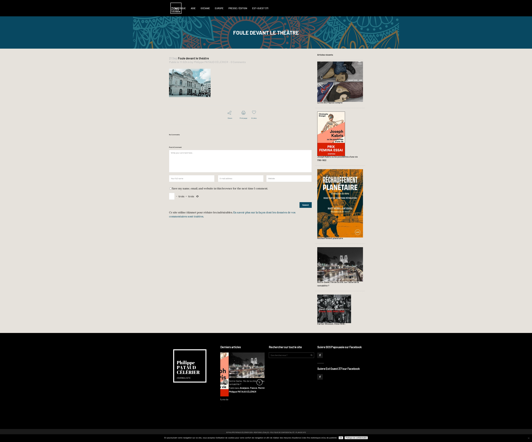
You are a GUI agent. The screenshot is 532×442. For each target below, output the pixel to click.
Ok (341, 438)
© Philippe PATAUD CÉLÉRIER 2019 (239, 432)
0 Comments (238, 62)
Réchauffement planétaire (330, 238)
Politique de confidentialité (282, 432)
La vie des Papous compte (329, 102)
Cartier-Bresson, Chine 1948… (331, 324)
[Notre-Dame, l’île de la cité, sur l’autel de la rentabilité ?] (340, 264)
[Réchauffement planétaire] (340, 203)
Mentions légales (261, 432)
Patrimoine (255, 387)
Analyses (235, 387)
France (244, 387)
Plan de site (301, 432)
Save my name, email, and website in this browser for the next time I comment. (220, 188)
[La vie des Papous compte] (340, 81)
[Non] (528, 438)
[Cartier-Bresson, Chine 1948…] (334, 308)
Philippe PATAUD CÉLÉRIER (211, 62)
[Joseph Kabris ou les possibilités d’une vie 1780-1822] (331, 133)
